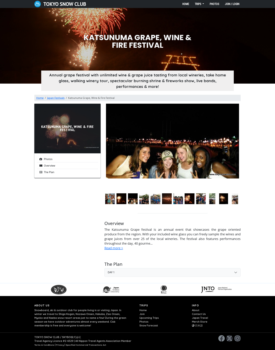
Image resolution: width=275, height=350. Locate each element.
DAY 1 (111, 272)
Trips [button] (198, 4)
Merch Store (199, 321)
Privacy (60, 345)
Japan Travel (200, 317)
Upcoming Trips (149, 317)
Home (185, 4)
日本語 (198, 325)
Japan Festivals (56, 98)
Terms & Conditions (44, 345)
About (195, 310)
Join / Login (232, 4)
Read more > (113, 248)
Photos (214, 4)
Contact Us (199, 314)
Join (142, 314)
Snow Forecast (148, 325)
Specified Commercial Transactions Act (86, 345)
